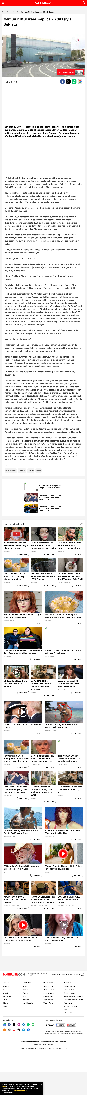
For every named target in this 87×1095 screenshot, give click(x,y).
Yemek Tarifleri (49, 1003)
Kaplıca (38, 470)
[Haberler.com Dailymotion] (28, 1030)
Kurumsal (67, 983)
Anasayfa (5, 12)
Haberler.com (48, 983)
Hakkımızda (55, 974)
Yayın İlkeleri (82, 974)
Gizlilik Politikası (69, 990)
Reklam (63, 974)
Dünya (5, 1006)
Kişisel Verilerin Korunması (73, 996)
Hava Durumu (48, 986)
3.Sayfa (5, 1003)
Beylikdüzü (22, 470)
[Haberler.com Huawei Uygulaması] (71, 1025)
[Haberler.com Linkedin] (23, 1025)
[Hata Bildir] (39, 1048)
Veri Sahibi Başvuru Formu (73, 1000)
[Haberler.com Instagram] (19, 1025)
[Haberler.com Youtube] (14, 1030)
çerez (4, 1086)
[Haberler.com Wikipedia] (9, 1030)
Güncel (15, 12)
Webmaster (68, 1003)
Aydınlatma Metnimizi (20, 1090)
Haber (36, 1044)
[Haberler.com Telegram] (23, 1030)
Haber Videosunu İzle (66, 72)
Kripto (5, 1000)
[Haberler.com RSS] (4, 1030)
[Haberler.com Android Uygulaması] (60, 1025)
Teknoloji (26, 990)
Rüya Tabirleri (48, 1000)
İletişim (70, 974)
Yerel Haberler (28, 1003)
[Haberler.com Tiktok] (19, 1030)
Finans (25, 993)
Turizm (25, 996)
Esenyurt (31, 470)
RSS (65, 1009)
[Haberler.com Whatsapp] (28, 1025)
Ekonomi (6, 986)
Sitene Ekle (68, 1013)
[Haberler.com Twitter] (14, 1025)
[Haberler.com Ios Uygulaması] (49, 1025)
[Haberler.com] (14, 974)
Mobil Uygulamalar (70, 1006)
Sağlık (25, 986)
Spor (4, 990)
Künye (76, 974)
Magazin (6, 993)
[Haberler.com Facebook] (9, 1025)
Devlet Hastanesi (10, 470)
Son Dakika (7, 996)
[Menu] (3, 2)
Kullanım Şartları (69, 986)
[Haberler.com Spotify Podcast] (33, 1025)
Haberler (6, 983)
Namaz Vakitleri (49, 990)
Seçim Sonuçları (49, 993)
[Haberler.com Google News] (4, 1025)
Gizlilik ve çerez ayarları (27, 1048)
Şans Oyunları (48, 996)
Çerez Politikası (69, 993)
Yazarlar (26, 1000)
